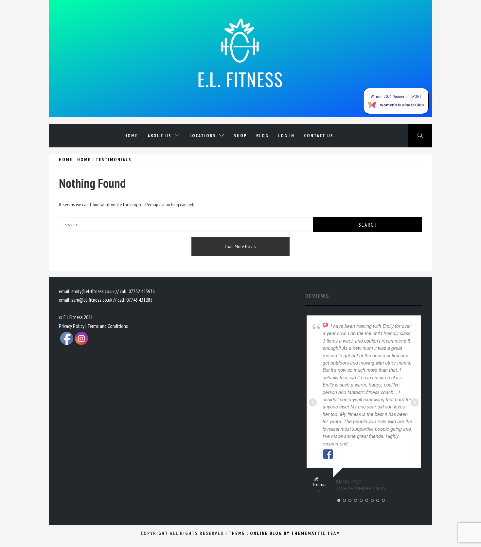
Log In (286, 136)
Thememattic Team (315, 533)
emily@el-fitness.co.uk (93, 291)
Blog (262, 136)
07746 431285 (139, 299)
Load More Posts (240, 246)
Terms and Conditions (107, 326)
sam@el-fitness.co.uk (91, 299)
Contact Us (318, 136)
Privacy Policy (71, 326)
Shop (240, 136)
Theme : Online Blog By (260, 533)
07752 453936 (142, 291)
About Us (159, 136)
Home (131, 136)
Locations (202, 136)
